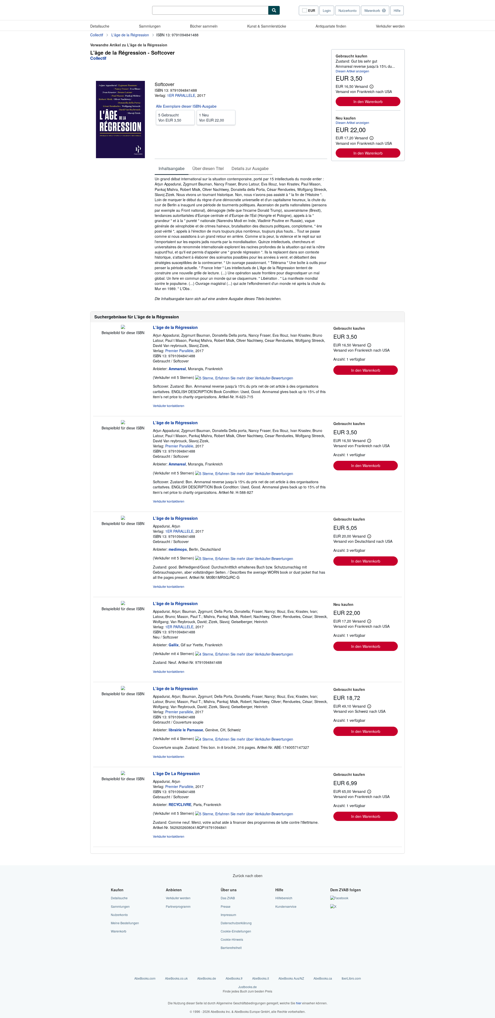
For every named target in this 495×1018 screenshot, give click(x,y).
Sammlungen (150, 26)
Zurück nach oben (247, 875)
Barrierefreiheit (231, 947)
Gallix (174, 644)
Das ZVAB (228, 898)
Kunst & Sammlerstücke (266, 26)
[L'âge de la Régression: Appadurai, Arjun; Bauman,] (123, 603)
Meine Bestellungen (125, 923)
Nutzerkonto (348, 10)
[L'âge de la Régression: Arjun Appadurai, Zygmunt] (123, 327)
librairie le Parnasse (186, 729)
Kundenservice (285, 906)
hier (298, 1003)
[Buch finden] (274, 10)
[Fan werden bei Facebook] (339, 897)
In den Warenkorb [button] (368, 101)
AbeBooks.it (260, 978)
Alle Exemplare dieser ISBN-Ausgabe (186, 106)
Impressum (228, 914)
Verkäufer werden (390, 26)
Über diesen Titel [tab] (208, 168)
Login (327, 10)
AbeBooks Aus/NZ (291, 978)
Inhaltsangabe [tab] (172, 168)
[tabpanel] (241, 238)
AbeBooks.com (144, 978)
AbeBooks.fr (234, 978)
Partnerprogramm (178, 906)
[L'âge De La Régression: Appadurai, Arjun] (123, 773)
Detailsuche (99, 26)
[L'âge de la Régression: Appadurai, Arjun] (123, 518)
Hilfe (397, 10)
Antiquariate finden (331, 26)
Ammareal (177, 368)
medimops (178, 549)
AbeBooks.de (206, 978)
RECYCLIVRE (180, 804)
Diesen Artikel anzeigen (352, 71)
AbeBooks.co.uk (176, 978)
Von (169, 117)
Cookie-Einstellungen (236, 931)
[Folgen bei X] (333, 906)
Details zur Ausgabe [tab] (250, 168)
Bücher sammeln (204, 26)
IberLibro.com (351, 978)
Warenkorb (118, 931)
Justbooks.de (247, 989)
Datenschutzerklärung (236, 923)
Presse (225, 906)
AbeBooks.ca (323, 978)
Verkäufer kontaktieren (168, 405)
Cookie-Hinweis (232, 939)
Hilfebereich (283, 898)
